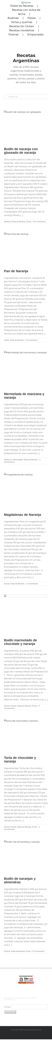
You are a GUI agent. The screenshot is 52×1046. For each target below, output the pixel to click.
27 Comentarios (39, 222)
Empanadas (35, 34)
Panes (6, 340)
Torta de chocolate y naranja (20, 759)
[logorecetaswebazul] (26, 2)
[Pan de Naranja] (26, 248)
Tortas (28, 222)
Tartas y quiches (21, 22)
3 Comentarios (38, 951)
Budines (13, 18)
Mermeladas (18, 460)
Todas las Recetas (21, 5)
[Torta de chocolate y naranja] (26, 735)
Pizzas (31, 18)
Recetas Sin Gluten (21, 26)
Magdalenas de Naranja (22, 514)
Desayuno (8, 460)
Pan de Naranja (16, 271)
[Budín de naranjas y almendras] (26, 856)
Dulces (6, 584)
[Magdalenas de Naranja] (26, 491)
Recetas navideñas (21, 30)
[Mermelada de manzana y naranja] (26, 369)
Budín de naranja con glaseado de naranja (21, 150)
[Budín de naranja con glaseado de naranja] (26, 126)
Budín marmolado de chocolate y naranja (20, 642)
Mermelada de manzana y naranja (24, 395)
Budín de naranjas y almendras (20, 880)
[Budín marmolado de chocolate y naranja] (26, 614)
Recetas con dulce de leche (26, 12)
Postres (14, 34)
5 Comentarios (31, 340)
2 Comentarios (32, 584)
